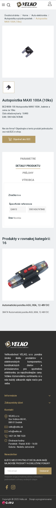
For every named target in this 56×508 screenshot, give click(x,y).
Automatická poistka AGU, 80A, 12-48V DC (25, 305)
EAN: (4, 117)
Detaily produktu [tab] (28, 165)
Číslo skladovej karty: (12, 113)
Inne (19, 195)
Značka (12, 195)
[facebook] (6, 487)
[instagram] (13, 487)
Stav (10, 217)
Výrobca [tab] (28, 179)
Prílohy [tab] (28, 172)
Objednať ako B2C (22, 139)
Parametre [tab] (28, 158)
